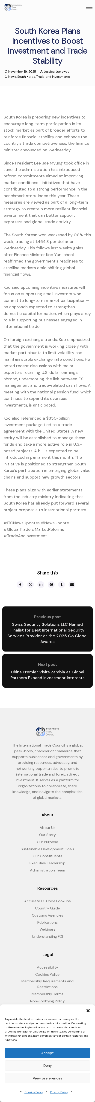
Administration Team (47, 870)
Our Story (47, 834)
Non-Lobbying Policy (47, 1001)
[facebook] (19, 584)
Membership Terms (47, 994)
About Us (48, 827)
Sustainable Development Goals (47, 849)
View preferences (47, 1078)
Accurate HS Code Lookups (47, 901)
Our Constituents (47, 856)
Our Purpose (47, 841)
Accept (47, 1053)
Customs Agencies (47, 915)
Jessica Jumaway (56, 72)
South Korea (26, 77)
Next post (47, 664)
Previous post (47, 617)
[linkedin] (40, 584)
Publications (47, 922)
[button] (88, 1010)
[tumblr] (61, 584)
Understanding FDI (47, 936)
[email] (71, 584)
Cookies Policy (33, 1092)
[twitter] (30, 584)
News (12, 77)
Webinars (47, 929)
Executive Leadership (47, 863)
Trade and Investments (53, 77)
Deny (47, 1065)
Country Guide (47, 908)
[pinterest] (51, 584)
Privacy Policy (59, 1092)
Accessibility (47, 967)
